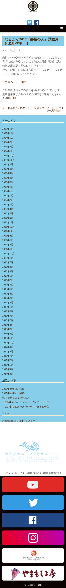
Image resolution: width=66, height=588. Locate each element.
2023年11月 (8, 160)
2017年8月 (7, 351)
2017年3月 (7, 373)
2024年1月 (7, 151)
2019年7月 (7, 280)
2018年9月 (7, 311)
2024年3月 (7, 142)
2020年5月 (7, 262)
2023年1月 (7, 186)
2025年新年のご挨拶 (13, 393)
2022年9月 (7, 195)
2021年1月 (7, 249)
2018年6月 (7, 320)
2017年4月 (7, 369)
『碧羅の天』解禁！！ (16, 108)
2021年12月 (8, 226)
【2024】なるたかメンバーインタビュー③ (25, 402)
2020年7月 (7, 258)
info (14, 98)
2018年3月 (7, 329)
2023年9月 (7, 164)
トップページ (7, 473)
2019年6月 (7, 284)
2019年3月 (7, 298)
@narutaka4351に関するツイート (19, 421)
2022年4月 (7, 209)
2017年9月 (7, 347)
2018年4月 (7, 324)
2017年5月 (7, 365)
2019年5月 (7, 289)
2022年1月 (7, 222)
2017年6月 (7, 360)
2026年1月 (7, 129)
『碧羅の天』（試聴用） (16, 82)
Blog (7, 98)
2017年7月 (7, 356)
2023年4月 (7, 173)
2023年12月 (8, 155)
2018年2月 (7, 333)
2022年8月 (7, 200)
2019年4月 (7, 293)
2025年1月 (7, 133)
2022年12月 (8, 191)
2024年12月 (8, 137)
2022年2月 (7, 217)
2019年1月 (7, 307)
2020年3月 (7, 266)
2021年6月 (7, 235)
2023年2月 (7, 182)
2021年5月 (7, 240)
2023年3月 (7, 178)
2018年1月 (7, 338)
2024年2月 (7, 146)
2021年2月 (7, 244)
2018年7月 (7, 315)
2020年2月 (7, 271)
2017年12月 (8, 342)
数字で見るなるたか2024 (15, 397)
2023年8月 (7, 169)
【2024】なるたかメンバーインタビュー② (25, 406)
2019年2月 (7, 302)
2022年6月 (7, 204)
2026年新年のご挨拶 (13, 389)
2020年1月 (7, 275)
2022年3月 (7, 213)
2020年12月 (8, 253)
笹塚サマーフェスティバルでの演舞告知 (49, 109)
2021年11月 (8, 231)
